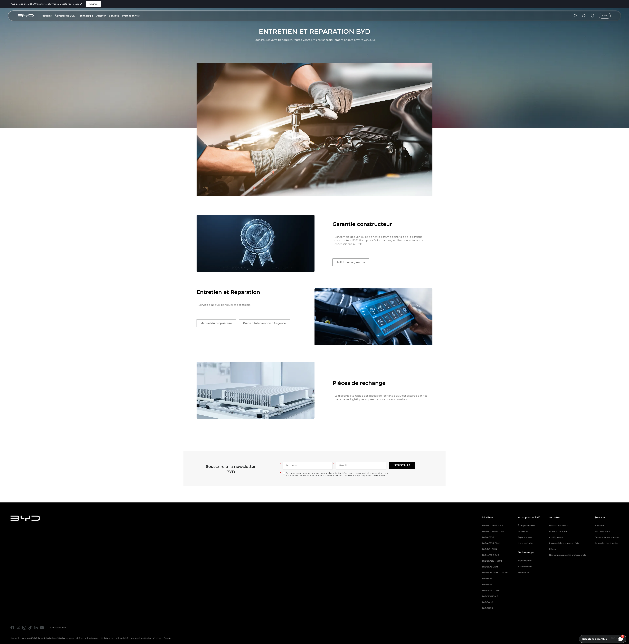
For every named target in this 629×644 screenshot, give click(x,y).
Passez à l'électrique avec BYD (564, 543)
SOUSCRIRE (402, 465)
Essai (604, 15)
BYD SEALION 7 (490, 596)
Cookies (157, 638)
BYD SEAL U (488, 584)
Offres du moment (558, 531)
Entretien (599, 525)
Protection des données (606, 543)
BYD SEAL (487, 578)
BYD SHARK (488, 608)
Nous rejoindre (525, 543)
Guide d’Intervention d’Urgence (264, 323)
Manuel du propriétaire (216, 323)
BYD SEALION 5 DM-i (492, 561)
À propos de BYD (65, 15)
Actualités (523, 531)
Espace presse (525, 537)
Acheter (101, 15)
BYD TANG (487, 602)
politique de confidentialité (371, 475)
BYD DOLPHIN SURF (492, 525)
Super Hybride (525, 560)
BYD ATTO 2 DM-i (490, 543)
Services (114, 15)
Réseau (552, 549)
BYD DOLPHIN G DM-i (493, 531)
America (93, 4)
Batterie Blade (525, 566)
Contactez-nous (58, 627)
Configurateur (556, 537)
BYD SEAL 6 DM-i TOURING (495, 572)
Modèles (47, 15)
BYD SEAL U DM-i (490, 590)
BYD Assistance (602, 531)
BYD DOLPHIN (489, 549)
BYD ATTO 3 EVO (490, 555)
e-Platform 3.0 (525, 572)
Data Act (168, 638)
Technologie (85, 15)
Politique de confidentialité (114, 638)
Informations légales (141, 638)
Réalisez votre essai (558, 525)
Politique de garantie (350, 262)
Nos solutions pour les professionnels (567, 555)
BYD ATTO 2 (488, 537)
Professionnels (131, 15)
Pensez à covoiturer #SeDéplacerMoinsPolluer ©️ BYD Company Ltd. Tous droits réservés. (54, 638)
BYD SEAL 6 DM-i (490, 567)
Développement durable (607, 537)
